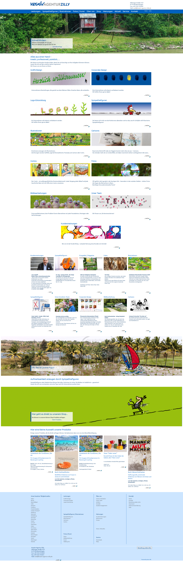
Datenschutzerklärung (134, 505)
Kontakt (98, 504)
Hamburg (33, 512)
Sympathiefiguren (68, 516)
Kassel (32, 521)
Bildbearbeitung (68, 538)
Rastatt (33, 533)
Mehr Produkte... (57, 419)
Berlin (32, 500)
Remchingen (34, 534)
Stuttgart (33, 536)
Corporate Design (68, 500)
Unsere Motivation (101, 498)
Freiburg (33, 507)
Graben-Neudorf (35, 510)
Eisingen (33, 505)
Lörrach (33, 522)
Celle (32, 504)
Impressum (131, 504)
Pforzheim (33, 531)
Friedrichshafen (35, 509)
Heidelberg (34, 516)
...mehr (58, 560)
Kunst (65, 540)
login (130, 507)
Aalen (32, 498)
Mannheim (33, 524)
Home (130, 498)
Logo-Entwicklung (68, 502)
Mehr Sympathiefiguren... (54, 369)
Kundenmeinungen (101, 516)
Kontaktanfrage (57, 46)
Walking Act (67, 541)
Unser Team (99, 500)
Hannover (33, 514)
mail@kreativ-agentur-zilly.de (142, 8)
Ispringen (33, 517)
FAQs (97, 541)
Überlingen (34, 540)
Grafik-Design (67, 498)
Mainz (32, 526)
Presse (98, 520)
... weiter (85, 95)
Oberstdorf (34, 529)
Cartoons (66, 520)
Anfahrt (98, 502)
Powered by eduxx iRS (146, 559)
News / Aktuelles (100, 528)
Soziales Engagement (101, 505)
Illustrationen (67, 518)
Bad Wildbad (34, 502)
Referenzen (99, 518)
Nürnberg (33, 528)
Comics (65, 522)
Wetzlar (33, 541)
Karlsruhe (33, 519)
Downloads (99, 540)
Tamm (32, 538)
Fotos (65, 536)
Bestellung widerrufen (135, 502)
